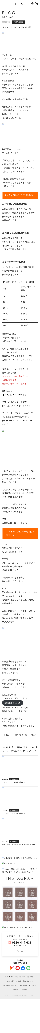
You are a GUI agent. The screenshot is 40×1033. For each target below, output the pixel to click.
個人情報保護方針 (25, 985)
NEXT (33, 735)
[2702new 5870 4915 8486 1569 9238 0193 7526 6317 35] (20, 892)
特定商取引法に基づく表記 (10, 985)
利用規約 (34, 985)
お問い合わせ (16, 989)
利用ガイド (22, 977)
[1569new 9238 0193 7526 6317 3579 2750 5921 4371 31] (32, 904)
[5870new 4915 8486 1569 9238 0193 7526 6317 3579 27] (32, 892)
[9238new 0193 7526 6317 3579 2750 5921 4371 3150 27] (8, 916)
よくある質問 (10, 981)
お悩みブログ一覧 (20, 735)
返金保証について (28, 981)
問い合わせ (20, 951)
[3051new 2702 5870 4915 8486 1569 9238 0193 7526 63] (8, 892)
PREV (6, 735)
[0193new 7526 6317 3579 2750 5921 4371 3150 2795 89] (20, 916)
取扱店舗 (24, 989)
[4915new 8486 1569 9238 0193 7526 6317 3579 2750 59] (8, 904)
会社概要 (18, 981)
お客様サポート (31, 977)
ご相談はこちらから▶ (12, 703)
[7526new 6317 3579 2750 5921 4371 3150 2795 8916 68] (32, 916)
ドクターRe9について (10, 977)
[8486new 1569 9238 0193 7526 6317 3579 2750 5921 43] (20, 904)
